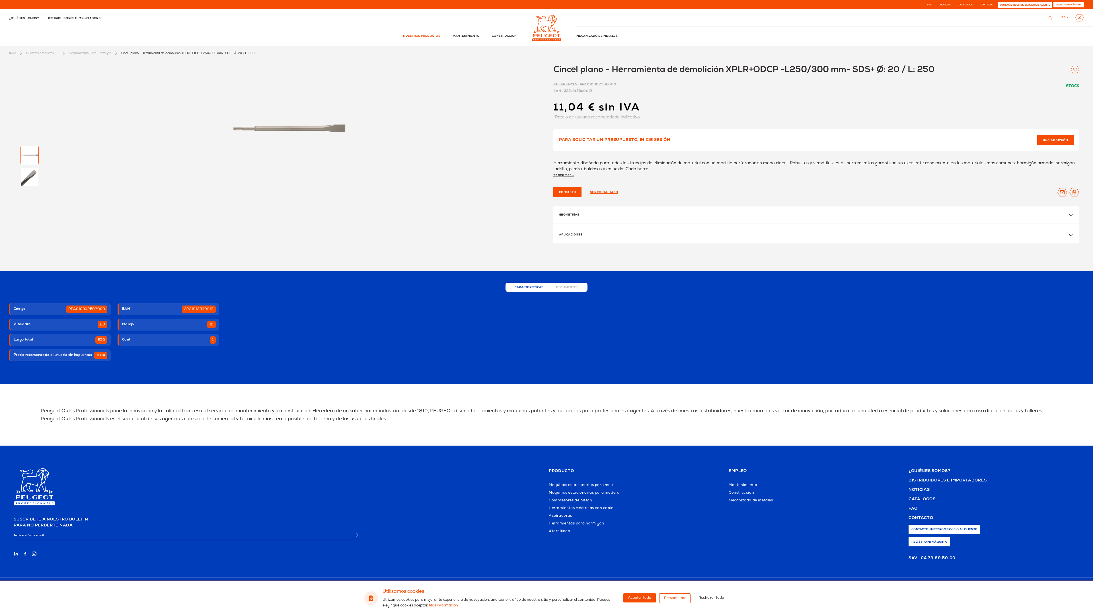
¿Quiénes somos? (24, 18)
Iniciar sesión (1055, 140)
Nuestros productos (421, 36)
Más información (443, 605)
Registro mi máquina (1069, 5)
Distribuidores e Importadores (948, 481)
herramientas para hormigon (90, 53)
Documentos (567, 287)
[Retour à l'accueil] (546, 28)
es (1063, 17)
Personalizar (675, 598)
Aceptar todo (639, 598)
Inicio (12, 53)
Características (529, 287)
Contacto (987, 5)
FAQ (929, 5)
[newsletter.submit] (356, 535)
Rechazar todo (711, 598)
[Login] (1079, 17)
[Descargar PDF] (1074, 192)
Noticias (945, 5)
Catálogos (966, 5)
